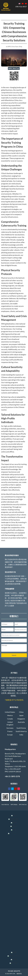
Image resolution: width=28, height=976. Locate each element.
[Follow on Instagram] (18, 788)
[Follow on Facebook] (9, 788)
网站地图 (10, 971)
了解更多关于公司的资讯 (14, 700)
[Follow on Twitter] (12, 788)
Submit (14, 655)
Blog (20, 46)
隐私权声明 (17, 971)
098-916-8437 (21, 7)
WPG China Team (13, 46)
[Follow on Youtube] (15, 788)
